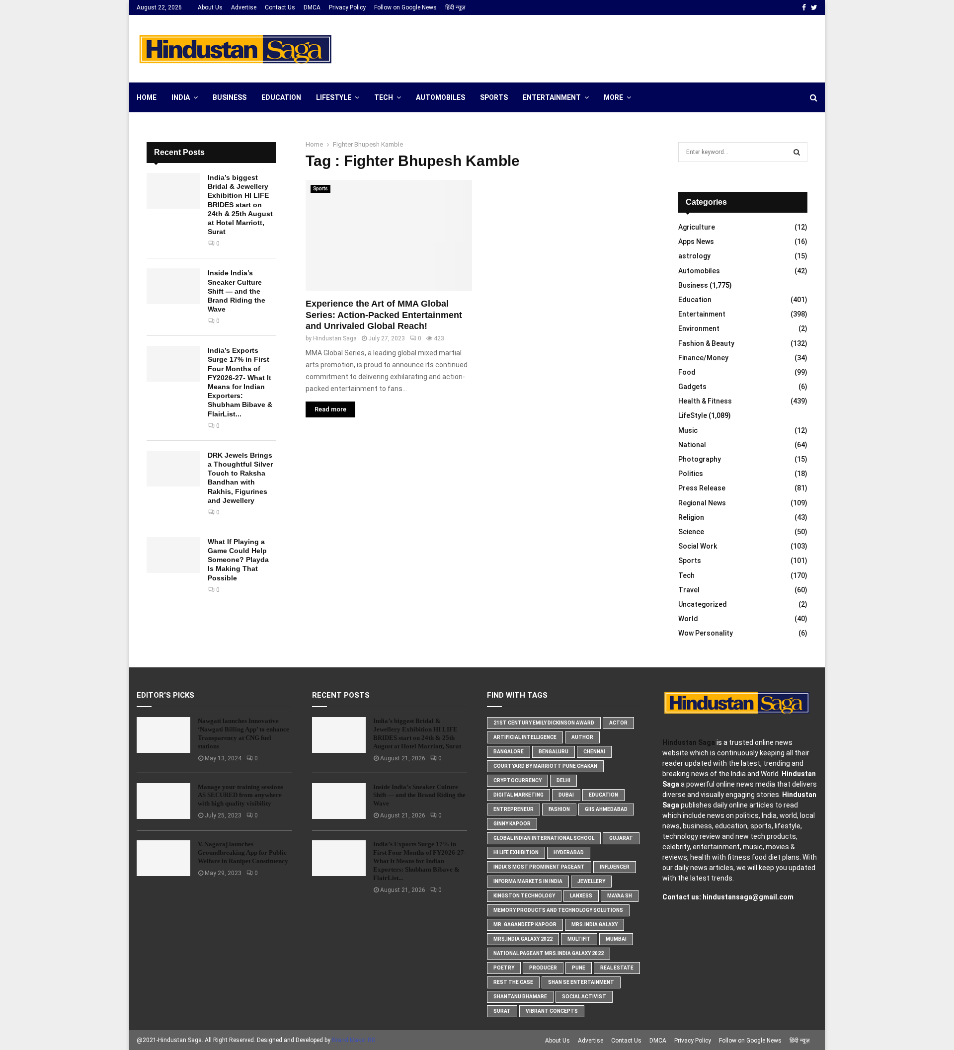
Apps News (696, 241)
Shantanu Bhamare (520, 996)
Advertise (243, 7)
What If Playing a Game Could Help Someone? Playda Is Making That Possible (238, 560)
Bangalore (508, 751)
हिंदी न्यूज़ (455, 7)
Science (691, 532)
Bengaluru (553, 751)
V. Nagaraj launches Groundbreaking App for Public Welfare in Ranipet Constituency (243, 852)
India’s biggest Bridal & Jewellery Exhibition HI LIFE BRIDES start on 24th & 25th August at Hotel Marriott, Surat (240, 204)
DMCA (312, 7)
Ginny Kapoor (512, 823)
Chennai (594, 751)
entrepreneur (513, 809)
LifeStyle (333, 97)
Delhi (563, 780)
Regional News (702, 503)
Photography (699, 459)
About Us (210, 7)
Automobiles (440, 97)
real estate (617, 967)
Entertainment (552, 97)
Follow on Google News (405, 7)
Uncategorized (702, 604)
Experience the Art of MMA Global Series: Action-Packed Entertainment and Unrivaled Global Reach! (384, 315)
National (692, 445)
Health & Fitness (705, 401)
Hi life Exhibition (516, 852)
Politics (690, 474)
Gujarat (621, 838)
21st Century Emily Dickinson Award (543, 723)
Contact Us (280, 7)
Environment (698, 328)
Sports (494, 97)
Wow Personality (705, 633)
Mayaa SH (619, 895)
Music (688, 430)
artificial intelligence (524, 737)
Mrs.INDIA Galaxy (594, 924)
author (582, 737)
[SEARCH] (796, 152)
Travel (689, 590)
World (688, 619)
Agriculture (696, 227)
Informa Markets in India (527, 881)
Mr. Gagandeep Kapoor (524, 924)
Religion (691, 517)
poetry (503, 967)
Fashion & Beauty (706, 343)
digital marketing (518, 795)
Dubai (566, 795)
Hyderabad (569, 852)
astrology (694, 256)
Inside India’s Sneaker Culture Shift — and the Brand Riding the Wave (236, 291)
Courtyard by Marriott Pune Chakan (545, 766)
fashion (559, 809)
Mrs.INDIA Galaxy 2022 (523, 939)
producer (543, 967)
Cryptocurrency (517, 780)
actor (618, 723)
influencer (615, 867)
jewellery (591, 881)
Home (147, 97)
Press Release (701, 488)
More (613, 97)
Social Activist (584, 996)
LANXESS (581, 895)
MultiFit (579, 939)
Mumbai (616, 939)
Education (281, 97)
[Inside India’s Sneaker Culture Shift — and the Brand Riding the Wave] (173, 286)
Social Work (697, 546)
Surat (502, 1011)
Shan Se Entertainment (581, 982)
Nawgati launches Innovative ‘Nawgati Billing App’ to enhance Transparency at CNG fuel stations (243, 733)
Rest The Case (513, 982)
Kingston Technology (524, 895)
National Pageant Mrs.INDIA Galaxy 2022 (548, 953)
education (603, 795)
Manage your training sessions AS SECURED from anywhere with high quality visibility (240, 795)
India (180, 97)
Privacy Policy (347, 7)
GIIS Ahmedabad (606, 809)
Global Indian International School (543, 838)
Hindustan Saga (335, 338)
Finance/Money (703, 358)
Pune (578, 967)
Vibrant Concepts (552, 1011)
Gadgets (692, 387)
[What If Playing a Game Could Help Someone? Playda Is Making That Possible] (173, 555)
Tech (383, 97)
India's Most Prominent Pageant (539, 867)
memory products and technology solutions (558, 910)
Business (229, 97)
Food (687, 372)
